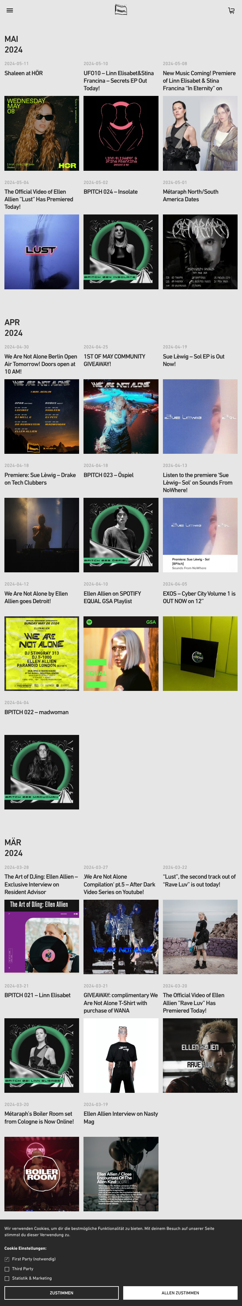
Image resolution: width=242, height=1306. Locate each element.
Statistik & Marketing (32, 1278)
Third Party (22, 1269)
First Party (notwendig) (33, 1259)
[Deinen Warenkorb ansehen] (228, 13)
